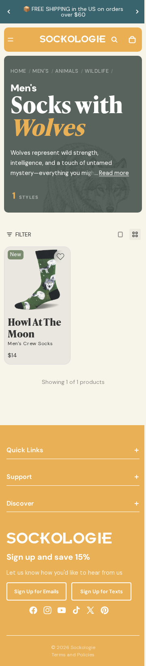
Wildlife (97, 71)
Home (18, 71)
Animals (67, 71)
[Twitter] (88, 610)
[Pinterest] (102, 610)
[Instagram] (45, 610)
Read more (110, 173)
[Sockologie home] (70, 39)
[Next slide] (137, 12)
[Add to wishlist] (58, 256)
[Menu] (10, 39)
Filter (23, 234)
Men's (40, 71)
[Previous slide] (9, 12)
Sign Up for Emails (35, 591)
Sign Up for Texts (98, 591)
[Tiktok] (74, 610)
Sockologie (81, 647)
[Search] (110, 39)
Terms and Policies (70, 654)
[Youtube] (59, 610)
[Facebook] (31, 610)
